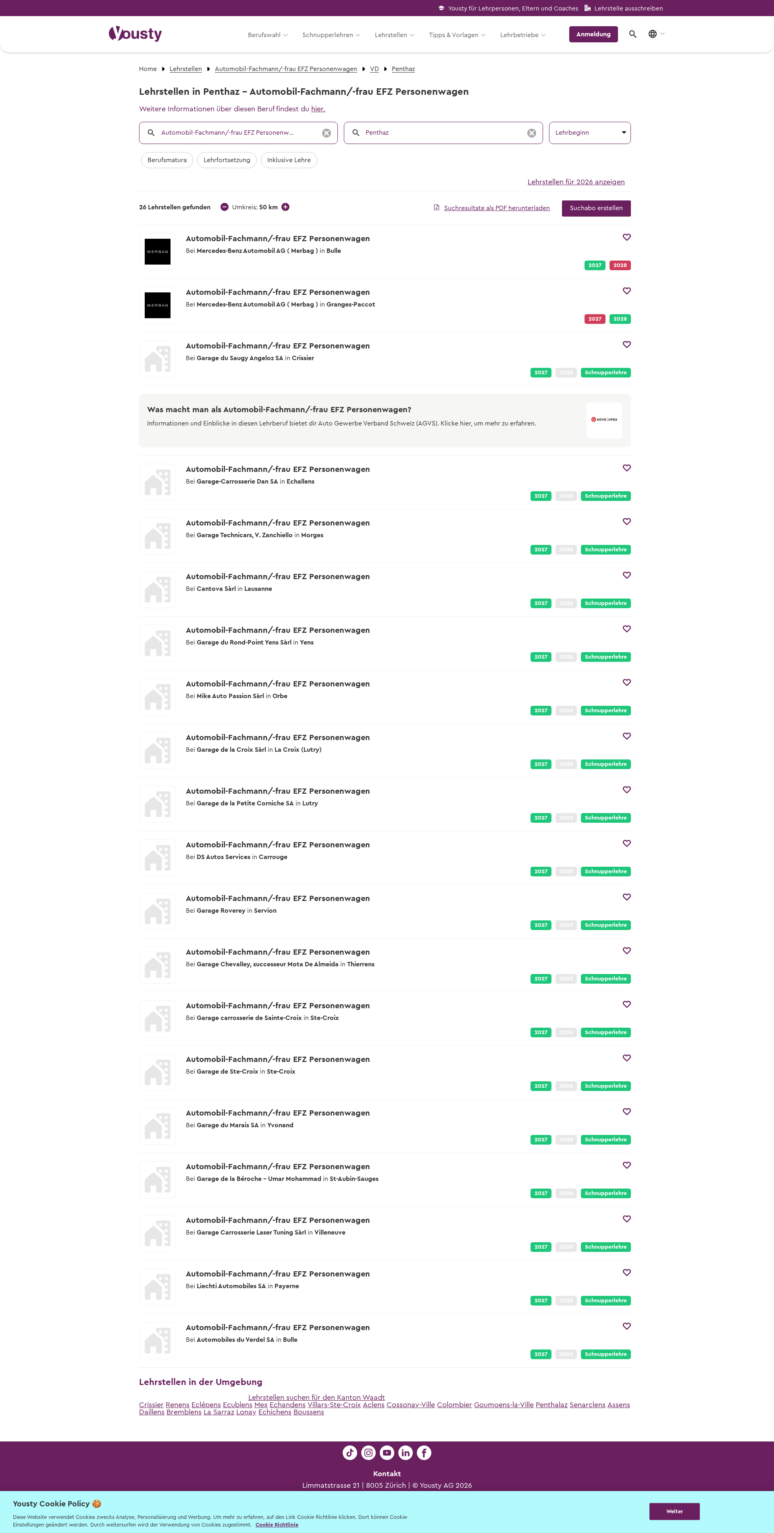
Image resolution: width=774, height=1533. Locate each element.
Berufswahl (264, 35)
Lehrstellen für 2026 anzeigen (576, 182)
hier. (318, 109)
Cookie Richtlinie (277, 1524)
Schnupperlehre (606, 372)
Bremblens (184, 1412)
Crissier (151, 1404)
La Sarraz (219, 1412)
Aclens (374, 1404)
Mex (261, 1404)
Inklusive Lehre (289, 160)
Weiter (674, 1511)
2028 (620, 319)
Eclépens (206, 1404)
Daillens (151, 1412)
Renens (177, 1404)
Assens (619, 1404)
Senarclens (587, 1404)
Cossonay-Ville (411, 1404)
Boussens (308, 1412)
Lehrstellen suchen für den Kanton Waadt (316, 1397)
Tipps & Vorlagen (454, 35)
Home (148, 69)
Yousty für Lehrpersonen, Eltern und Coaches (513, 9)
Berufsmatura (167, 160)
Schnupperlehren (327, 35)
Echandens (288, 1404)
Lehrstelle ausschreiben (629, 9)
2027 (595, 265)
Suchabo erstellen (596, 208)
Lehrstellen (391, 35)
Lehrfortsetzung (227, 160)
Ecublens (237, 1404)
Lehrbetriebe (519, 35)
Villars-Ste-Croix (334, 1404)
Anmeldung (593, 34)
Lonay (246, 1412)
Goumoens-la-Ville (504, 1404)
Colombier (454, 1404)
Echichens (274, 1412)
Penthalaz (552, 1404)
